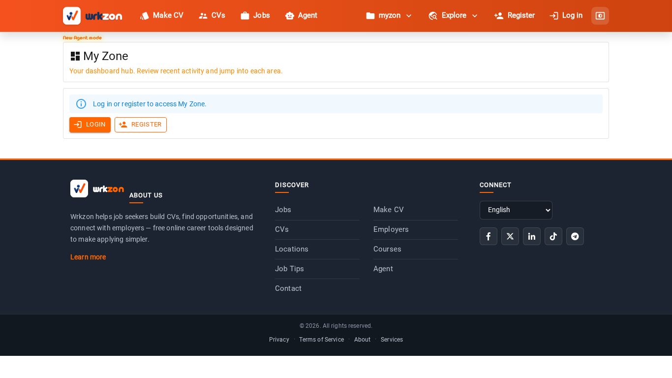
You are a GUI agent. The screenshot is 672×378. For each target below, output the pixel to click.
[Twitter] (510, 236)
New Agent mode (82, 37)
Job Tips (289, 268)
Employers (391, 229)
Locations (291, 249)
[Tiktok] (553, 236)
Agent (383, 268)
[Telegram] (575, 236)
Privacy (279, 339)
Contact (288, 288)
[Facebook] (488, 236)
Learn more (88, 257)
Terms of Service (321, 339)
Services (392, 339)
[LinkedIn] (532, 236)
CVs (282, 229)
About (362, 339)
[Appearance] (600, 16)
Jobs (283, 209)
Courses (387, 249)
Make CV (388, 209)
